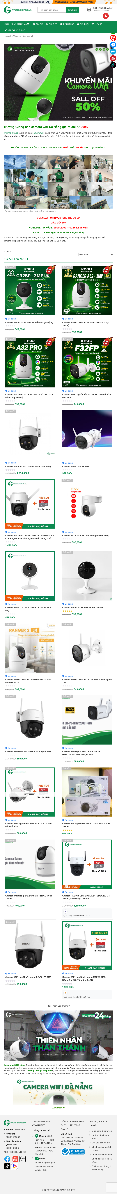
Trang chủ (8, 36)
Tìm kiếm (72, 10)
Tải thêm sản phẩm (58, 1006)
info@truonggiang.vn (45, 1162)
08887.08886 (12, 1148)
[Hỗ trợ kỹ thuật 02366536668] (113, 38)
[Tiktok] (113, 65)
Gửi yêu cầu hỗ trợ (101, 1142)
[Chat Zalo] (113, 51)
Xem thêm (57, 1107)
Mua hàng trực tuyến (102, 1131)
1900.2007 (20, 1129)
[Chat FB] (113, 45)
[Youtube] (113, 58)
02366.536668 (13, 1137)
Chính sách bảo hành (102, 1154)
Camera (17, 36)
